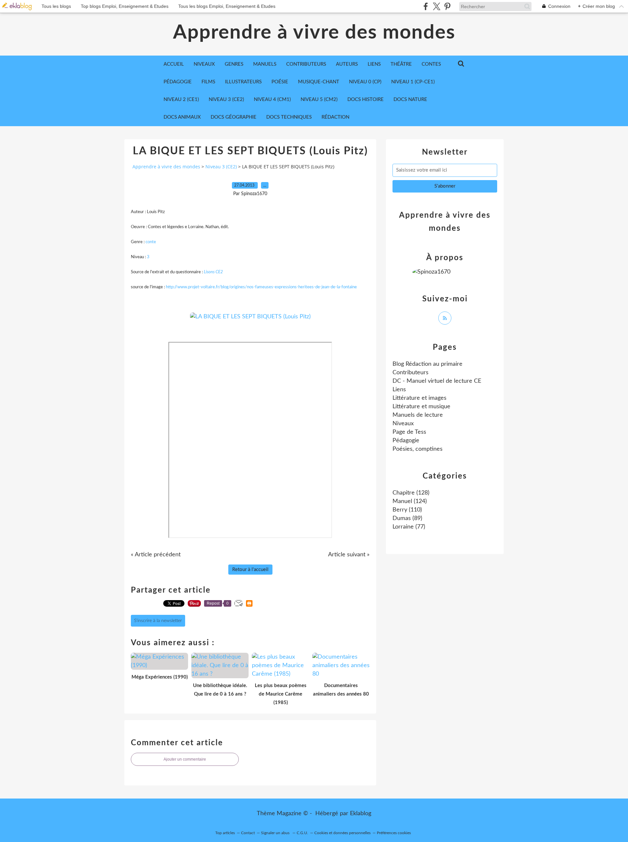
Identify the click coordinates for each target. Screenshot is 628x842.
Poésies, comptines (417, 449)
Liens (399, 390)
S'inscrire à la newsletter (158, 620)
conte (151, 242)
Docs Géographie (233, 117)
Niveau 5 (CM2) (319, 99)
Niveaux (403, 424)
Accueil (174, 64)
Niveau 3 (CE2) (226, 99)
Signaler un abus (275, 833)
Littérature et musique (421, 407)
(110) (407, 510)
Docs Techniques (289, 117)
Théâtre (401, 64)
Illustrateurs (243, 81)
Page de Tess (409, 432)
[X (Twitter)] (436, 6)
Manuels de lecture (417, 415)
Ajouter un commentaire (185, 759)
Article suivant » (349, 555)
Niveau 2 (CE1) (181, 99)
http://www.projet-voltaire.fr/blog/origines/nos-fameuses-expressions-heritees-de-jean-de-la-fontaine (261, 287)
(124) (409, 501)
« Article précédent (156, 555)
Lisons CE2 (213, 272)
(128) (410, 493)
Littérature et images (419, 398)
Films (208, 81)
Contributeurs (410, 373)
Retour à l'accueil (250, 569)
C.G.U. (302, 833)
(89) (407, 518)
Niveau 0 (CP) (365, 81)
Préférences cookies (394, 833)
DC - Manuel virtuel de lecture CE (436, 381)
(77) (408, 527)
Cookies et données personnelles (342, 833)
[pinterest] (447, 6)
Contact (248, 833)
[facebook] (426, 6)
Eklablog (360, 814)
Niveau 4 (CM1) (272, 99)
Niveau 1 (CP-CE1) (413, 81)
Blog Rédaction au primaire (427, 364)
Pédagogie (178, 81)
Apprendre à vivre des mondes (314, 32)
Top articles (225, 833)
